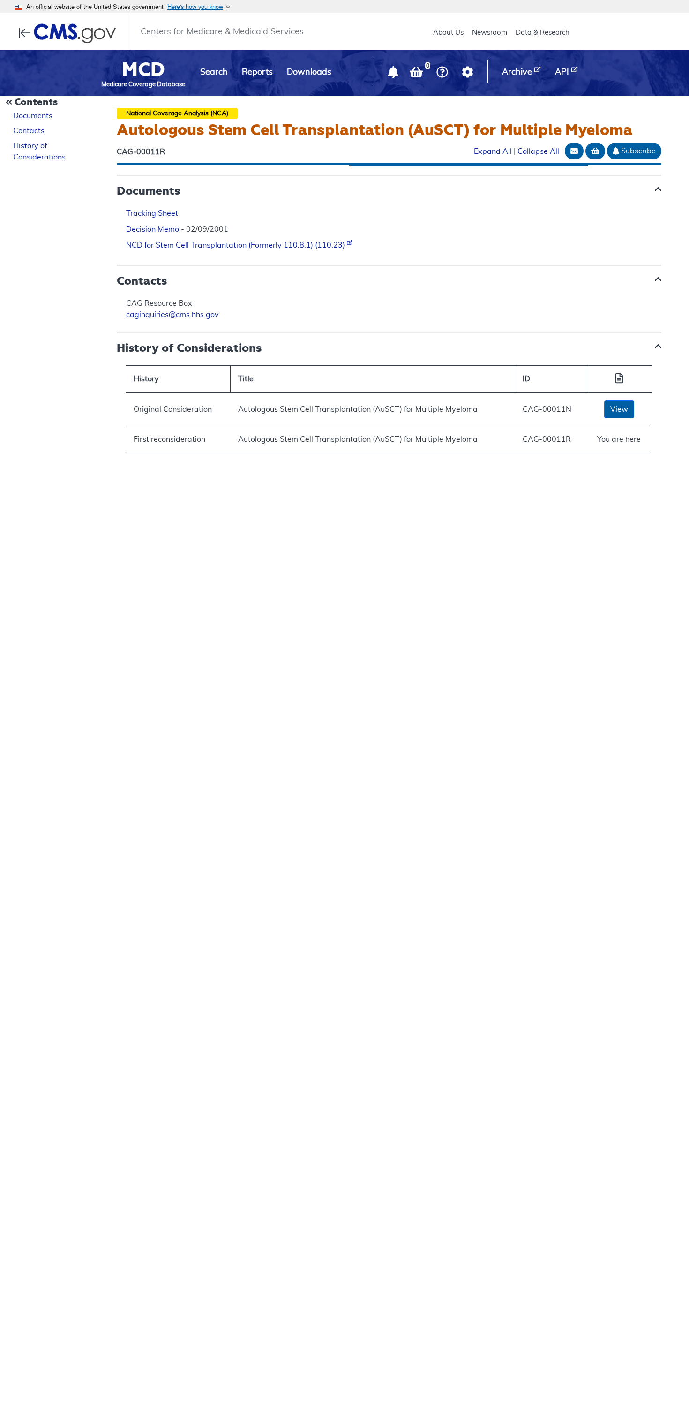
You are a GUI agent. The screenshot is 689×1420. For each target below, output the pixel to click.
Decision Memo (152, 229)
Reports (257, 72)
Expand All (493, 152)
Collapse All (538, 152)
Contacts (29, 131)
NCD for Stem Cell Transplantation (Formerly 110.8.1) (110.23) (236, 245)
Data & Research (542, 32)
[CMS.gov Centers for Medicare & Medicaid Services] (70, 33)
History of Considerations (39, 151)
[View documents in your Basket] (417, 74)
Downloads (309, 72)
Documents (32, 116)
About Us (448, 32)
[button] (394, 74)
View (619, 409)
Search (214, 72)
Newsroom (489, 32)
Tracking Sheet (152, 213)
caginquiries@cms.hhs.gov (172, 314)
